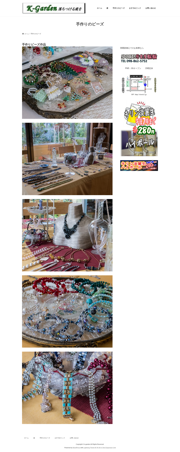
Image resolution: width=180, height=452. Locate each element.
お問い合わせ (74, 438)
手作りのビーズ (45, 438)
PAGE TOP (174, 436)
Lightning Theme (89, 448)
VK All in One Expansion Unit (106, 448)
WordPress (76, 448)
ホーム (26, 438)
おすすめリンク (60, 438)
